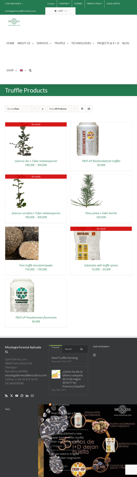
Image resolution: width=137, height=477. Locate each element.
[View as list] (89, 109)
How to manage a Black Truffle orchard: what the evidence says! (67, 417)
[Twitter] (11, 395)
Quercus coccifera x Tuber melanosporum (36, 213)
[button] (30, 70)
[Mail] (32, 395)
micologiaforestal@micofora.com (20, 11)
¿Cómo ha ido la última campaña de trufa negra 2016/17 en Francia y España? (73, 379)
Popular (55, 347)
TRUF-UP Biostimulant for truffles (101, 161)
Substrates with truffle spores (101, 265)
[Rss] (6, 395)
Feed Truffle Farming (65, 358)
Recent (68, 349)
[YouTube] (16, 395)
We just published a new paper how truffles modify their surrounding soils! (67, 437)
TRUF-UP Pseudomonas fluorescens (36, 317)
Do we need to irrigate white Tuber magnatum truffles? (66, 458)
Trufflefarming (60, 405)
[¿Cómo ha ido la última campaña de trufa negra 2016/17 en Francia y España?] (56, 374)
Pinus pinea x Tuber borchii (101, 213)
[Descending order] (42, 108)
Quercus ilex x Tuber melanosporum (36, 161)
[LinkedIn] (27, 395)
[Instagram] (22, 395)
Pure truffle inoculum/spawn (35, 265)
